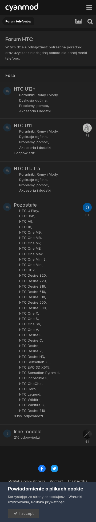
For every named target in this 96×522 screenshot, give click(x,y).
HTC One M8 (30, 237)
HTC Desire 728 (32, 281)
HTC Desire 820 (32, 275)
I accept (25, 513)
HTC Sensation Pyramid (39, 372)
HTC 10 (25, 227)
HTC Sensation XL (34, 362)
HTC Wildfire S (31, 405)
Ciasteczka (77, 481)
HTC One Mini (30, 264)
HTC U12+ (25, 89)
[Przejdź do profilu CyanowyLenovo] (87, 434)
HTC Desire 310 (32, 410)
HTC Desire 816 (32, 286)
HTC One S (28, 318)
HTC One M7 (29, 243)
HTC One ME (30, 248)
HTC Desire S (30, 335)
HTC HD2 (27, 270)
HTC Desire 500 (32, 302)
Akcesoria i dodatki (35, 111)
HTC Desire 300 (32, 308)
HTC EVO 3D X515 (34, 367)
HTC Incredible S (33, 378)
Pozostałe (25, 205)
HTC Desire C (30, 340)
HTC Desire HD (31, 356)
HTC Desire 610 (32, 291)
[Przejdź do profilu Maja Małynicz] (87, 128)
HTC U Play (28, 210)
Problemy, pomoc (33, 105)
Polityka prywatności (27, 481)
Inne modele (28, 431)
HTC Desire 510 (32, 297)
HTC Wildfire (30, 399)
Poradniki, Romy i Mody (38, 95)
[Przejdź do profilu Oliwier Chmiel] (87, 207)
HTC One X (28, 313)
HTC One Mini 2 (32, 259)
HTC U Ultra (27, 168)
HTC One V (28, 329)
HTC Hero (27, 389)
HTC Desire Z (30, 351)
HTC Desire (28, 345)
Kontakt (56, 481)
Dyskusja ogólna (33, 100)
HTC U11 (23, 125)
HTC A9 (25, 221)
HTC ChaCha (30, 383)
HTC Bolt (26, 216)
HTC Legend (29, 394)
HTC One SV (29, 324)
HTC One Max (31, 254)
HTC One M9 (30, 232)
